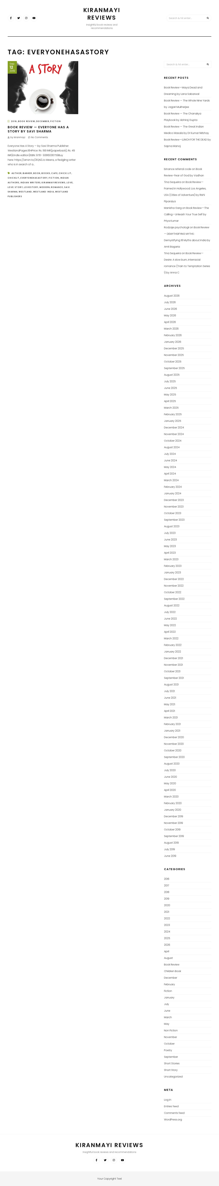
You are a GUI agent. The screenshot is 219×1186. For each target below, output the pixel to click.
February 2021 (172, 724)
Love (70, 182)
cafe (54, 173)
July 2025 (170, 381)
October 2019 (172, 829)
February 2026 (173, 335)
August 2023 (171, 526)
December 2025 (174, 348)
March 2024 (171, 480)
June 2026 (170, 309)
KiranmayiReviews (53, 182)
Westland (25, 191)
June (167, 1011)
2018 (166, 892)
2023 (167, 925)
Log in (167, 1100)
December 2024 (174, 427)
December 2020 (174, 737)
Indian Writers (31, 182)
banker (27, 173)
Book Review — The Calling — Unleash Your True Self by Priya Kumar (186, 214)
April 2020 (170, 790)
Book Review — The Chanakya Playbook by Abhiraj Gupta (182, 117)
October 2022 (172, 592)
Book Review (26, 121)
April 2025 (170, 401)
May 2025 (170, 394)
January (169, 997)
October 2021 (172, 671)
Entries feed (171, 1106)
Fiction (55, 121)
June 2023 (170, 539)
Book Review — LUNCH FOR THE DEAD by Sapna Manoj (187, 143)
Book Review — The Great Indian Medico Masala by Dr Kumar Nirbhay (186, 130)
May (166, 1024)
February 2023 (172, 566)
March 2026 (171, 328)
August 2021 (171, 684)
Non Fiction (171, 1030)
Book (37, 173)
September (171, 1057)
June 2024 (170, 460)
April (166, 951)
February (169, 984)
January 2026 (172, 342)
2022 (167, 918)
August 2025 (172, 375)
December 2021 (173, 658)
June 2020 (170, 777)
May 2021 (169, 704)
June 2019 (170, 856)
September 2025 (174, 368)
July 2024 (170, 454)
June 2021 (170, 698)
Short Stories (172, 1063)
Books (46, 173)
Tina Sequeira (172, 182)
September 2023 (174, 520)
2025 (167, 938)
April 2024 (170, 473)
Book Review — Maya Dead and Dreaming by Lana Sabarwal (183, 91)
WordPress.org (173, 1119)
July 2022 (170, 612)
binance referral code (177, 169)
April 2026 (170, 322)
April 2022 (170, 632)
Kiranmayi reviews (101, 14)
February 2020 (173, 803)
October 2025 (172, 361)
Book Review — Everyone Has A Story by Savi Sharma (38, 129)
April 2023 (170, 553)
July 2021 (169, 691)
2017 (166, 885)
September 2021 (174, 678)
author (17, 173)
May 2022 (170, 625)
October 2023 (172, 513)
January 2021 (172, 731)
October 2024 (172, 441)
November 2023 (174, 506)
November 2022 (174, 586)
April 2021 (169, 711)
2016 (14, 121)
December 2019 (173, 816)
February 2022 (172, 645)
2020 (167, 905)
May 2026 (170, 315)
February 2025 (173, 414)
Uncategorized (173, 1076)
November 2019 (173, 823)
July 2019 (169, 849)
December (42, 121)
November (170, 1037)
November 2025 (174, 355)
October (169, 1044)
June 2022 (170, 618)
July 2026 (170, 302)
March (168, 1017)
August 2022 (171, 605)
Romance (57, 187)
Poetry (168, 1050)
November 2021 (173, 665)
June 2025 (170, 388)
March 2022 (171, 638)
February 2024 (173, 487)
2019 (166, 899)
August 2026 (172, 296)
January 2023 (172, 572)
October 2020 (172, 750)
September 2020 (174, 757)
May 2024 (170, 467)
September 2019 (174, 836)
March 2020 (171, 796)
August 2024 (172, 447)
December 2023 (174, 500)
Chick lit (65, 173)
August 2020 (172, 763)
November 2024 (174, 434)
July (166, 1004)
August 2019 (171, 843)
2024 (167, 931)
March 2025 (171, 408)
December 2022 (174, 579)
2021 (166, 912)
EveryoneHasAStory (34, 178)
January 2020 (172, 810)
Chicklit (13, 178)
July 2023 (170, 533)
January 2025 (172, 421)
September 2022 (174, 599)
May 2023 (170, 546)
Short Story (171, 1070)
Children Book (172, 971)
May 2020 (170, 783)
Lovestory (31, 187)
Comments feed (174, 1113)
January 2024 (172, 493)
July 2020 (170, 770)
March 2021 (171, 717)
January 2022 (172, 651)
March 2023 (171, 559)
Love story (15, 187)
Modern (45, 187)
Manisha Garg (173, 208)
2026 (167, 945)
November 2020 (174, 744)
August (168, 958)
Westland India (43, 191)
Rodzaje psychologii (176, 227)
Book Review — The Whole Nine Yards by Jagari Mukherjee (187, 104)
